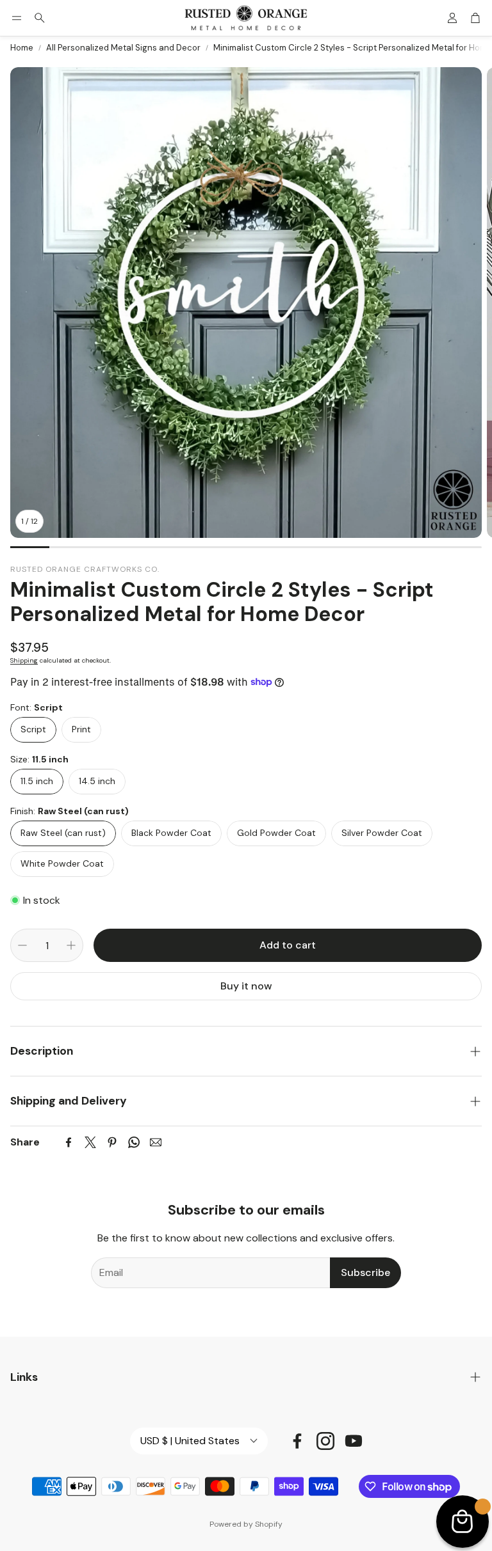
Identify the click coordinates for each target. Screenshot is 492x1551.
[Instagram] (325, 1441)
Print (81, 729)
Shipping (24, 660)
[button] (16, 18)
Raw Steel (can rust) (63, 832)
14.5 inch (97, 781)
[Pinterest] (112, 1142)
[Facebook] (68, 1142)
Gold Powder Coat (276, 832)
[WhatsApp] (134, 1142)
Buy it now (246, 986)
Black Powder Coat (171, 832)
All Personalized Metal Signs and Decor (123, 47)
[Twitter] (90, 1142)
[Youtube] (354, 1441)
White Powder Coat (62, 863)
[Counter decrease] (22, 945)
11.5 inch (36, 781)
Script (33, 729)
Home (21, 47)
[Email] (155, 1142)
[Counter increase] (71, 945)
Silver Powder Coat (381, 832)
